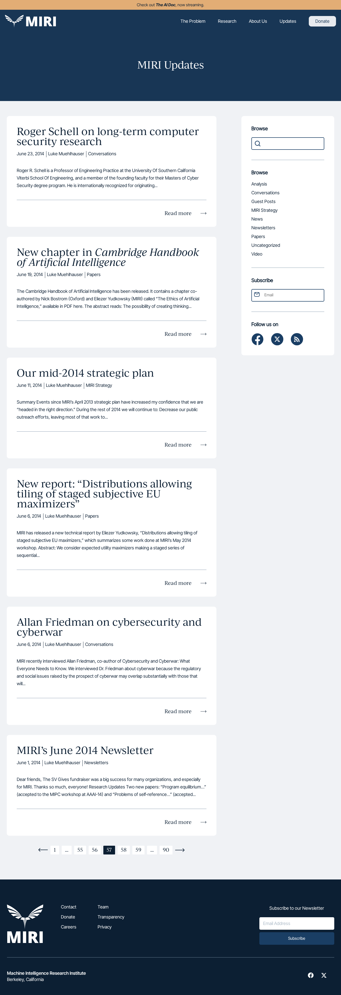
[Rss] (297, 339)
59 (140, 849)
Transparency (111, 916)
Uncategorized (265, 245)
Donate (322, 21)
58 (125, 849)
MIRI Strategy (99, 385)
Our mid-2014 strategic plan (85, 372)
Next (180, 849)
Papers (94, 275)
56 (96, 849)
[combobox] (287, 143)
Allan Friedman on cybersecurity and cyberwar (109, 626)
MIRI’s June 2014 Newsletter (85, 749)
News (257, 219)
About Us (258, 21)
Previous (43, 849)
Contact (68, 906)
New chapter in (108, 256)
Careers (68, 926)
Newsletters (96, 763)
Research (227, 21)
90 (167, 849)
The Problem (192, 21)
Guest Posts (263, 202)
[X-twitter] (277, 339)
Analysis (259, 184)
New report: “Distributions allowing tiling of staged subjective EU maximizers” (104, 493)
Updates (288, 21)
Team (103, 906)
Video (256, 254)
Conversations (102, 154)
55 (81, 849)
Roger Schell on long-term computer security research (108, 136)
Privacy (105, 926)
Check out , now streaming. (170, 4)
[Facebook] (257, 339)
